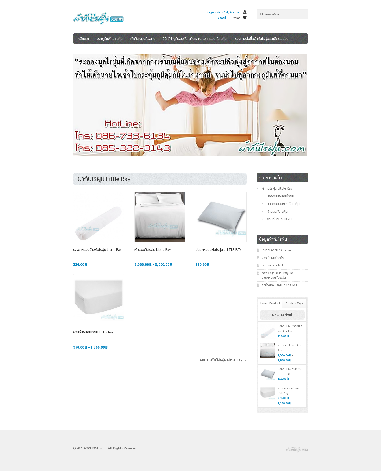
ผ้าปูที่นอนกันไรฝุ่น (279, 219)
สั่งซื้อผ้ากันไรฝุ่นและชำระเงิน (279, 285)
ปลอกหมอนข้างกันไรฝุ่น (283, 203)
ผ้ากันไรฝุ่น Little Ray (277, 188)
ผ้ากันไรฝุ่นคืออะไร (142, 38)
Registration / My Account (224, 12)
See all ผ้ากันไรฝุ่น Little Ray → (223, 359)
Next (314, 104)
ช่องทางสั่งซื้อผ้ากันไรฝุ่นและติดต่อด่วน (261, 38)
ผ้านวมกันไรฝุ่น (277, 211)
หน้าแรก (83, 38)
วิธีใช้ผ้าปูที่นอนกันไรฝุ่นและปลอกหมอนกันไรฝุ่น (195, 38)
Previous (65, 104)
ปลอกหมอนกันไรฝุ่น (280, 196)
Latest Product (270, 303)
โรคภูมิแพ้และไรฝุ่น (110, 38)
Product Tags (294, 303)
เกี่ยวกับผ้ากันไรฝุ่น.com (276, 250)
